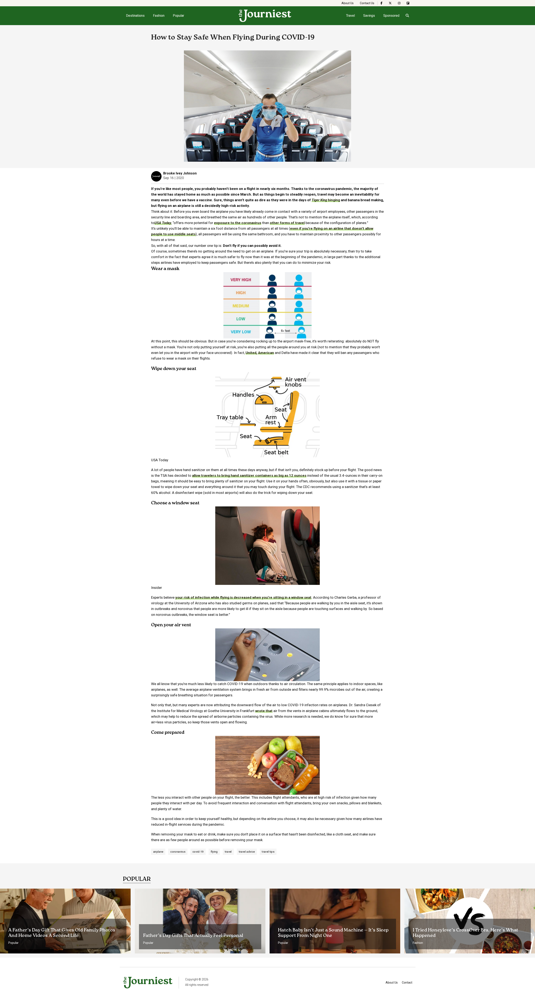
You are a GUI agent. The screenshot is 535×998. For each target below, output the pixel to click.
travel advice (247, 851)
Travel (350, 16)
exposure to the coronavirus (237, 223)
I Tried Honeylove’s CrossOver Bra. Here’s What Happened (465, 933)
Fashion (158, 16)
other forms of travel (287, 223)
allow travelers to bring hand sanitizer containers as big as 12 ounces (249, 475)
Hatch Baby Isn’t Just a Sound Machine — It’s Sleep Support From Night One (333, 933)
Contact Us (367, 3)
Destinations (135, 16)
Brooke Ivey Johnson (180, 173)
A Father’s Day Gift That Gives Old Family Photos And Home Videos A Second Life (61, 933)
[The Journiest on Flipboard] (408, 3)
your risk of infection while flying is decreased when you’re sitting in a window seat (243, 597)
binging (326, 200)
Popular (178, 16)
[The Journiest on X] (390, 3)
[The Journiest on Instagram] (399, 3)
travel (228, 851)
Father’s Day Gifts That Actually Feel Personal (193, 935)
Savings (369, 16)
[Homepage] (265, 15)
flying (214, 851)
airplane (158, 851)
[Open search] (407, 16)
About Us (347, 3)
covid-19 (198, 851)
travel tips (268, 851)
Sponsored (391, 16)
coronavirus (177, 851)
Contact (407, 982)
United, (251, 353)
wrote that (264, 711)
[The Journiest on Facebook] (381, 3)
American (266, 353)
